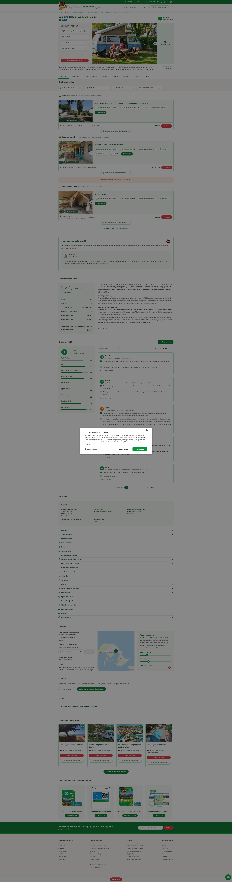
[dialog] (116, 441)
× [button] (149, 430)
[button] (91, 449)
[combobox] (147, 430)
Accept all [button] (140, 449)
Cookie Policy (112, 442)
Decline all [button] (123, 449)
